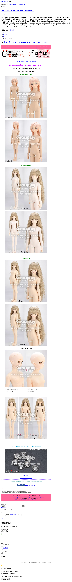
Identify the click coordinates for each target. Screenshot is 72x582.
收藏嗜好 (12, 30)
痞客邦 (11, 514)
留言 (14, 514)
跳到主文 (3, 14)
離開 (8, 579)
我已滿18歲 (3, 579)
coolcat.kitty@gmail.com (28, 497)
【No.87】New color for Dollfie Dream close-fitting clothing (25, 42)
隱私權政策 (44, 562)
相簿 (4, 33)
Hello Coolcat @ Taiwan (30, 485)
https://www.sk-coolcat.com (20, 499)
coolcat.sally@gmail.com (18, 497)
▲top (2, 518)
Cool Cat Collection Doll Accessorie (17, 10)
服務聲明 (49, 562)
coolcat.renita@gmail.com (39, 497)
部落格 (5, 34)
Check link (25, 475)
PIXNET (25, 562)
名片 (4, 36)
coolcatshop (3, 507)
